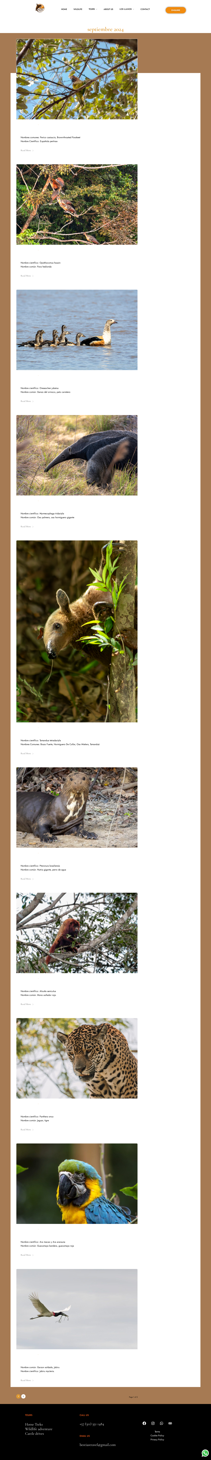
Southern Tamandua (34, 733)
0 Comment (44, 125)
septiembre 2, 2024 (29, 1354)
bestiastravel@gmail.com (98, 1444)
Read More (26, 150)
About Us (108, 9)
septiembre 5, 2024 (29, 125)
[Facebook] (144, 1423)
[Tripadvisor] (170, 1423)
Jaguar (25, 1109)
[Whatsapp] (161, 1423)
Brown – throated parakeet (39, 130)
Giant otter (28, 858)
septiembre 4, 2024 (29, 501)
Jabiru (25, 1360)
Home (64, 9)
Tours (92, 9)
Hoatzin (26, 255)
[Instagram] (153, 1423)
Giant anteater (30, 506)
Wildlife (77, 9)
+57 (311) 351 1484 (92, 1424)
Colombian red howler (36, 984)
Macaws (26, 1234)
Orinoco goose (31, 381)
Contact (145, 9)
